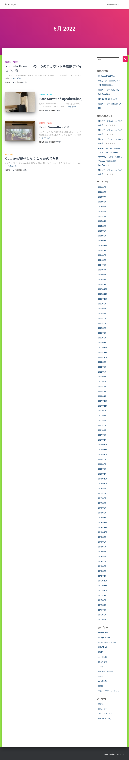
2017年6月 (102, 610)
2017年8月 (102, 600)
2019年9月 (102, 489)
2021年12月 (103, 401)
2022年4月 (102, 382)
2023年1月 (102, 343)
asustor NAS (103, 633)
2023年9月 (102, 304)
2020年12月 (103, 445)
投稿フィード (103, 709)
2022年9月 (102, 362)
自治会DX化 (102, 681)
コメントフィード (105, 714)
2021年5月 (102, 425)
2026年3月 (102, 202)
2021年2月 (102, 435)
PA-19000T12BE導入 (106, 76)
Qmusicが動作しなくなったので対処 (32, 158)
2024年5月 (102, 265)
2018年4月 (102, 561)
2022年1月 (102, 396)
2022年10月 (103, 357)
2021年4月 (102, 430)
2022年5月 (102, 377)
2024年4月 (102, 270)
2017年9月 (102, 595)
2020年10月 (103, 455)
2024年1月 (102, 284)
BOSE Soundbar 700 (54, 127)
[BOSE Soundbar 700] (20, 131)
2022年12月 (103, 348)
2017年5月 (102, 615)
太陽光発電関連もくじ (114, 4)
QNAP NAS (9, 154)
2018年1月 (102, 576)
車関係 (100, 686)
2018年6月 (102, 552)
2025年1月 (102, 241)
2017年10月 (103, 591)
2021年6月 (102, 421)
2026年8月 (102, 187)
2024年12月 (103, 246)
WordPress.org (104, 718)
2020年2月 (102, 469)
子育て (100, 667)
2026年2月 (102, 207)
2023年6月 (102, 318)
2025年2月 (102, 236)
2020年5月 (102, 464)
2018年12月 (103, 523)
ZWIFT (100, 652)
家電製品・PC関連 (11, 62)
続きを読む (17, 78)
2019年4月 (102, 503)
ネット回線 (102, 657)
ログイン (101, 704)
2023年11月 (103, 294)
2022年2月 (102, 391)
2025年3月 (102, 231)
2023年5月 (102, 323)
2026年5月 (102, 192)
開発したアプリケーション (108, 691)
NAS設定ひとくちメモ (107, 642)
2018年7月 (102, 547)
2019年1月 (102, 518)
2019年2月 (102, 513)
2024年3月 (102, 275)
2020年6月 (102, 459)
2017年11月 (103, 586)
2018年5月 (102, 557)
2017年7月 (102, 605)
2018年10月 (103, 532)
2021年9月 (102, 411)
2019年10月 (103, 484)
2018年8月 (102, 542)
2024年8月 (102, 255)
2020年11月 (103, 450)
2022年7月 (102, 372)
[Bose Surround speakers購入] (20, 102)
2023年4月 (102, 328)
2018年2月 (102, 571)
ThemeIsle (120, 754)
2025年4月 (102, 226)
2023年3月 (102, 333)
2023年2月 (102, 338)
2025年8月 (102, 216)
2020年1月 (102, 474)
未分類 (100, 676)
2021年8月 (102, 416)
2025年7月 (102, 221)
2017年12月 (103, 581)
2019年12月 (103, 479)
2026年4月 (102, 197)
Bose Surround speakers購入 (60, 99)
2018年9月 (102, 537)
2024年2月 (102, 280)
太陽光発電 (102, 662)
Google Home (104, 637)
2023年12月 (103, 289)
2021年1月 (102, 440)
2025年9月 (102, 212)
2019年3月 (102, 508)
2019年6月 (102, 498)
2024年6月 (102, 260)
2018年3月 (102, 566)
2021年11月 (103, 406)
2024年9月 (102, 250)
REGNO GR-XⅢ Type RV (107, 99)
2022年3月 (102, 386)
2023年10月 (103, 299)
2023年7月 (102, 314)
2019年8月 (102, 493)
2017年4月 (102, 620)
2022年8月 (102, 367)
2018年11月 (103, 527)
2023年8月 (102, 309)
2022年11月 (103, 352)
